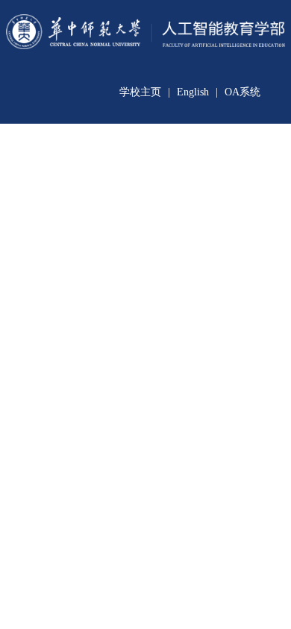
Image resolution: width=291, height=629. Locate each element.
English (193, 92)
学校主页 (140, 92)
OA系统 (242, 92)
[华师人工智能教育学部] (145, 42)
